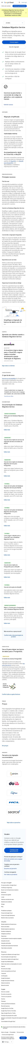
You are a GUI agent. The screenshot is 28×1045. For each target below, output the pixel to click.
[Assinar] (23, 1038)
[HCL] (14, 802)
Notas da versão (5, 985)
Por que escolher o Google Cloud (8, 885)
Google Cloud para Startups (7, 980)
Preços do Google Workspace (8, 915)
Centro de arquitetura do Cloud (8, 971)
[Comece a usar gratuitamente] (14, 850)
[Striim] (14, 774)
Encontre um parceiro (10, 868)
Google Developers (5, 978)
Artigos (3, 904)
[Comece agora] (14, 42)
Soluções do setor (5, 940)
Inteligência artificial (6, 933)
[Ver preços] (5, 745)
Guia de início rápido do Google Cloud (9, 959)
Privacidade (12, 1032)
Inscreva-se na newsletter (9, 378)
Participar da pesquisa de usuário (9, 1015)
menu (2, 2)
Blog (2, 906)
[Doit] (14, 783)
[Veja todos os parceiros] (13, 822)
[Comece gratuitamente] (19, 6)
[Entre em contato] (6, 6)
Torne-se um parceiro (6, 996)
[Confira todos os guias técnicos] (11, 694)
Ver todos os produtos (10, 874)
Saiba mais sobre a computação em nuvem (11, 964)
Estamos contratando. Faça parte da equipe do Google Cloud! (14, 1018)
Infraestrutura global (6, 894)
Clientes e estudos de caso (7, 899)
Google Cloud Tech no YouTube (8, 1010)
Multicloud (3, 892)
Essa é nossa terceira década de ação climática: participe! (14, 1027)
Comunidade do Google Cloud (8, 1021)
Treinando (3, 973)
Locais (2, 897)
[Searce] (14, 812)
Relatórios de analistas (6, 901)
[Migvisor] (14, 793)
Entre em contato (5, 991)
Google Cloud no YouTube (7, 1008)
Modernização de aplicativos (8, 929)
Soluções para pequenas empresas (9, 945)
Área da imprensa (5, 1006)
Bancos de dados (5, 926)
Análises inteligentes (6, 931)
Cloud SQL (13, 161)
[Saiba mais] (7, 430)
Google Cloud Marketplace (7, 961)
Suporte (3, 966)
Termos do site (20, 1032)
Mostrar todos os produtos (7, 917)
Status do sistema (5, 983)
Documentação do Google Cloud (8, 956)
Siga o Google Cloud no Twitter (8, 1013)
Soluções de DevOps (6, 943)
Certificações (4, 975)
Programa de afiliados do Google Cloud (10, 954)
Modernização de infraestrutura (8, 924)
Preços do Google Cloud (6, 913)
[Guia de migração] (14, 47)
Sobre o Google (4, 1032)
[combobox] (7, 1042)
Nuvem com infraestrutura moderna (9, 890)
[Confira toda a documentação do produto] (13, 636)
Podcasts (3, 1001)
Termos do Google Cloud (8, 1034)
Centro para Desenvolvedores (8, 1003)
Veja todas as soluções (6, 948)
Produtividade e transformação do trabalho (11, 938)
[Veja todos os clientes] (8, 366)
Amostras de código (6, 968)
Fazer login (24, 2)
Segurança (3, 936)
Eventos (3, 999)
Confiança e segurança (6, 887)
